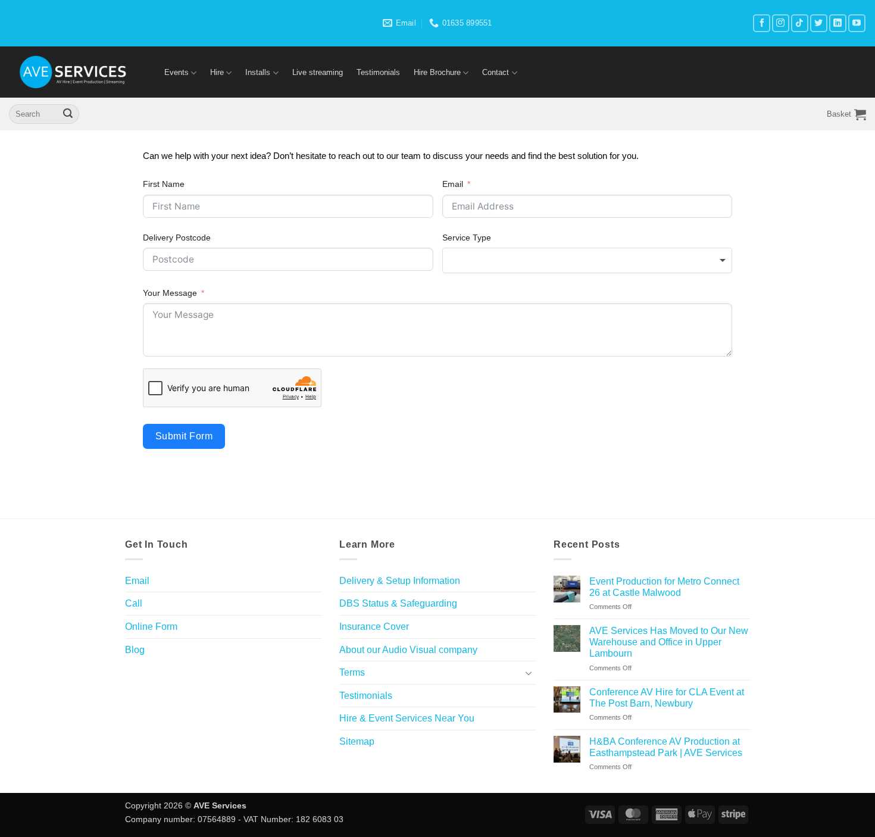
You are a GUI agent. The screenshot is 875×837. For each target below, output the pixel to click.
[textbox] (587, 260)
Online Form (151, 626)
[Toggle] (528, 673)
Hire (217, 72)
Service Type (466, 237)
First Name (164, 184)
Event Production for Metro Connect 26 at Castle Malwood (664, 587)
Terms (352, 672)
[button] (846, 114)
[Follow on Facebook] (761, 23)
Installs (257, 72)
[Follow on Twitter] (818, 23)
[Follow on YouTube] (856, 23)
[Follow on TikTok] (799, 23)
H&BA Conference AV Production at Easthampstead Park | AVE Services (665, 747)
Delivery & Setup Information (399, 581)
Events (176, 72)
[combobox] (587, 260)
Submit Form (183, 436)
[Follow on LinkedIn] (837, 23)
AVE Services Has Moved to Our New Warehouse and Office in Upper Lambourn (668, 642)
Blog (135, 650)
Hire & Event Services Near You (406, 718)
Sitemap (356, 741)
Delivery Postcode (177, 237)
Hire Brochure (437, 72)
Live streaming (317, 72)
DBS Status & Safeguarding (398, 603)
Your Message (170, 293)
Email (452, 184)
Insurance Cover (374, 626)
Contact (495, 72)
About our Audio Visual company (408, 650)
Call (133, 603)
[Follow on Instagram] (780, 23)
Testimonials (378, 72)
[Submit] (68, 114)
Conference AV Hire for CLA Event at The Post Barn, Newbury (666, 697)
